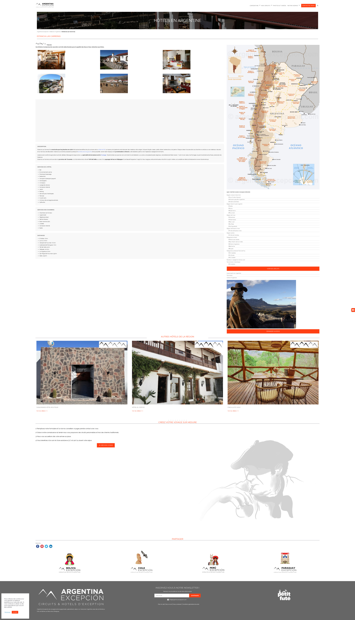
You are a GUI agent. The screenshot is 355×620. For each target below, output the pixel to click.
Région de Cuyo (231, 215)
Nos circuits (169, 604)
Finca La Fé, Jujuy (234, 407)
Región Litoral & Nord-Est (234, 195)
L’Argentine (254, 5)
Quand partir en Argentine (234, 273)
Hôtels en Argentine (177, 20)
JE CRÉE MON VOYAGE (106, 445)
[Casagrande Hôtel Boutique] (81, 372)
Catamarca (233, 210)
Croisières (232, 264)
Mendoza (232, 217)
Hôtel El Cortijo (138, 407)
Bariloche (232, 246)
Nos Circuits (265, 5)
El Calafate (233, 253)
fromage (103, 155)
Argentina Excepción (42, 31)
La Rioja (232, 224)
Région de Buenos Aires (233, 228)
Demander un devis (273, 331)
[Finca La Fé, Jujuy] (273, 372)
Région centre (230, 233)
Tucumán (232, 213)
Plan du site (161, 604)
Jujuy (231, 208)
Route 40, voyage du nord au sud (236, 259)
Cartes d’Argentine (232, 277)
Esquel (231, 248)
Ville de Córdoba (234, 235)
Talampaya (233, 219)
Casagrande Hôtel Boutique (47, 407)
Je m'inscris (195, 595)
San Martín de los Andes (236, 241)
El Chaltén (232, 257)
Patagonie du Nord (232, 237)
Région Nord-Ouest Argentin (234, 204)
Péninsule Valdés (234, 239)
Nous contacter (177, 604)
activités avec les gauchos (85, 151)
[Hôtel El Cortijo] (177, 372)
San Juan (232, 221)
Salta (231, 206)
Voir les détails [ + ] (41, 411)
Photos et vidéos (279, 5)
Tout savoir (230, 275)
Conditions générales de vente (191, 604)
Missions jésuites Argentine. (237, 199)
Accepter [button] (15, 612)
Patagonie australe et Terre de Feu (236, 251)
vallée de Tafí (101, 149)
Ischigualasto (233, 226)
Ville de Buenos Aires (235, 230)
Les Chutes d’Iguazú (235, 197)
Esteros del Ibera (234, 201)
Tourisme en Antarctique (233, 262)
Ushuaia (232, 255)
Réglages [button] (7, 612)
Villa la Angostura (234, 244)
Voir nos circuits (273, 268)
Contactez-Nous (308, 5)
